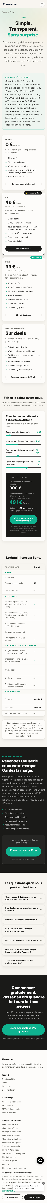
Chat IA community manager (14, 1168)
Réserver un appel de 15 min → (23, 851)
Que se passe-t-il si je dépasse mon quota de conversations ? (23, 898)
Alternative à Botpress (11, 1142)
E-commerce (7, 1105)
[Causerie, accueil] (9, 4)
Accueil (5, 12)
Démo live (6, 1086)
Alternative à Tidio (9, 1128)
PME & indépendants (11, 1109)
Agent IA (5, 1164)
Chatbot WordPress (10, 1150)
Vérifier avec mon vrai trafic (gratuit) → (23, 519)
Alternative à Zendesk (11, 1135)
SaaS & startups (9, 1112)
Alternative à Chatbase (12, 1139)
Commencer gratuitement (23, 184)
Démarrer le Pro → (24, 249)
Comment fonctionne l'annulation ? (23, 919)
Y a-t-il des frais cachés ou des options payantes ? (23, 961)
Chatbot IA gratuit (9, 1161)
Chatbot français (9, 1157)
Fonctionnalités (8, 1079)
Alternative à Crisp (10, 1124)
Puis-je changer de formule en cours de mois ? (23, 909)
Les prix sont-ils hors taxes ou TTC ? (23, 940)
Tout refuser (12, 1197)
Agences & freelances (11, 1102)
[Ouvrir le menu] (42, 4)
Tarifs (4, 1083)
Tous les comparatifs (11, 1146)
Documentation (8, 1090)
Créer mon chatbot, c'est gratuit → (23, 1030)
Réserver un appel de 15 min (23, 377)
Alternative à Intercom (11, 1132)
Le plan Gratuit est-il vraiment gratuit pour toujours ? (23, 930)
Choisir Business (23, 315)
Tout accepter (34, 1197)
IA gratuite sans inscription (13, 1153)
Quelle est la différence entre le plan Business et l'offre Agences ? (23, 950)
